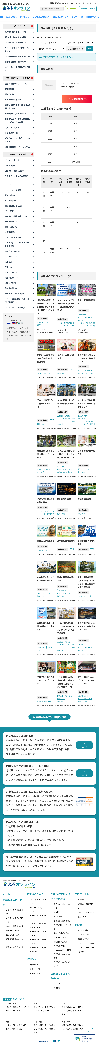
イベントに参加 (60, 937)
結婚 (8, 262)
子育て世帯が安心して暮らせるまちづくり (45, 403)
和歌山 (19, 1029)
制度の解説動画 (83, 939)
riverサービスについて (14, 926)
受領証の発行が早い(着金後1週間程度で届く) (17, 107)
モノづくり (11, 272)
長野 (69, 1010)
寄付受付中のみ (77, 48)
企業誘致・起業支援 (14, 170)
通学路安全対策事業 (66, 540)
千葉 (35, 1010)
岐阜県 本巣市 (62, 369)
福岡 (63, 1025)
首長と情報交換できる (14, 99)
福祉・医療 (11, 277)
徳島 (41, 1029)
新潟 (63, 1007)
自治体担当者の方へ (41, 16)
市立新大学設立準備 (45, 540)
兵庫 (7, 1029)
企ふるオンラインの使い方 (17, 16)
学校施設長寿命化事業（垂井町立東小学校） (45, 626)
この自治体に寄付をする (77, 98)
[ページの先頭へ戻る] (91, 1028)
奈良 (13, 1029)
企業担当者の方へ (60, 16)
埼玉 (52, 1007)
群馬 (46, 1007)
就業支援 (10, 195)
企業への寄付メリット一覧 (16, 83)
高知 (35, 1032)
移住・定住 (11, 211)
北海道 (8, 1007)
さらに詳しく (84, 745)
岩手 (20, 1007)
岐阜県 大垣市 (83, 311)
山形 (13, 1010)
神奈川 (47, 1010)
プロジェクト (82, 894)
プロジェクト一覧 (77, 3)
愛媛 (52, 1029)
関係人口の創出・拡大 (16, 216)
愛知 (63, 1014)
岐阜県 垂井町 (83, 549)
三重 (7, 1025)
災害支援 (10, 165)
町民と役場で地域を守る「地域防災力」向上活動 (45, 358)
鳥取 (35, 1025)
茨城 (35, 1007)
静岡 (79, 1010)
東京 (41, 1010)
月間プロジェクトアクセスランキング (17, 49)
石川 (74, 1007)
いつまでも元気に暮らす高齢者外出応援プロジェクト (86, 403)
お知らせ (31, 959)
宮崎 (69, 1029)
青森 (15, 1007)
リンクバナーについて (86, 943)
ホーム (6, 894)
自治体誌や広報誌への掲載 (16, 113)
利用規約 (81, 952)
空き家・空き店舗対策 (15, 307)
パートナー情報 (83, 934)
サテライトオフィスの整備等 (16, 178)
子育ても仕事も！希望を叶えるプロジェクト (45, 680)
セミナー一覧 (91, 3)
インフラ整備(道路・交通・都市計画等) (17, 300)
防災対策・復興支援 (14, 293)
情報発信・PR (12, 251)
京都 (18, 1025)
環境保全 (10, 283)
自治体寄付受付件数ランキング (17, 56)
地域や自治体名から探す (59, 3)
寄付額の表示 (71, 8)
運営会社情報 (83, 930)
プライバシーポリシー (86, 947)
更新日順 (58, 37)
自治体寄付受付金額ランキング (17, 61)
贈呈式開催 (9, 94)
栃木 (41, 1007)
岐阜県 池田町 (42, 318)
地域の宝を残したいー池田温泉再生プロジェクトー (86, 626)
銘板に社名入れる (12, 127)
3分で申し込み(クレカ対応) (16, 37)
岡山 (46, 1025)
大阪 (24, 1025)
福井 (79, 1007)
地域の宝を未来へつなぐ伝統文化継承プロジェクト (86, 358)
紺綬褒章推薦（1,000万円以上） (18, 147)
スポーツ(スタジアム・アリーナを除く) (18, 244)
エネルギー (11, 256)
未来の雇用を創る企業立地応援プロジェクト (66, 403)
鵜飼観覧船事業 (64, 498)
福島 (18, 1010)
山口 (35, 1029)
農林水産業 (11, 288)
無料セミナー (35, 964)
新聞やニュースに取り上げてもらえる (17, 140)
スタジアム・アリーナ (15, 237)
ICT (8, 184)
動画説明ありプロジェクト (16, 32)
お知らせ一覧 (35, 973)
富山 (69, 1007)
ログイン (57, 983)
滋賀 (13, 1025)
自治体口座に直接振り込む (16, 42)
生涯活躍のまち (13, 205)
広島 (52, 1025)
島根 (41, 1025)
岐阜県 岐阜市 (62, 319)
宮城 (25, 1007)
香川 (46, 1029)
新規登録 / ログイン (88, 8)
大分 (63, 1029)
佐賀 (69, 1025)
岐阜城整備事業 (84, 498)
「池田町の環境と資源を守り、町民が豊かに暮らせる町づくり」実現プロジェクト (45, 307)
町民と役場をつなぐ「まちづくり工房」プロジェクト (86, 680)
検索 (90, 49)
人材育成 (10, 200)
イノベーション (13, 190)
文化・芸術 (11, 227)
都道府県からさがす (14, 999)
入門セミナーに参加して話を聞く (17, 69)
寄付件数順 (49, 37)
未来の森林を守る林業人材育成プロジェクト (45, 454)
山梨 (63, 1010)
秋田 (7, 1010)
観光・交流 (11, 221)
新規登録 (57, 988)
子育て (9, 267)
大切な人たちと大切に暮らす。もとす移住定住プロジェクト (66, 454)
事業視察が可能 (11, 132)
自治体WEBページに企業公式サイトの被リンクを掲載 (18, 121)
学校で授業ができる (61, 933)
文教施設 (10, 232)
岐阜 (74, 1010)
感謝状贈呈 (9, 89)
